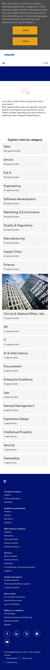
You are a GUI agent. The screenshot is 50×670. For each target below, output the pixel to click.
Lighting (7, 532)
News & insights (10, 556)
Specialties (8, 518)
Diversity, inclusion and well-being (18, 617)
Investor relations (11, 559)
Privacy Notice (12, 658)
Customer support (11, 580)
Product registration (12, 498)
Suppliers (8, 570)
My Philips (8, 502)
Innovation (8, 563)
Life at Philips (9, 613)
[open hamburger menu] (3, 63)
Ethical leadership (11, 620)
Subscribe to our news (13, 600)
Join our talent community (14, 596)
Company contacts (11, 587)
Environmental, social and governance (19, 567)
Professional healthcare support (17, 583)
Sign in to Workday (11, 604)
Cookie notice (11, 662)
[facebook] (7, 634)
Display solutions (11, 543)
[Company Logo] (9, 55)
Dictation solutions (11, 546)
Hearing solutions (11, 539)
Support (7, 494)
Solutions (8, 522)
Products (7, 511)
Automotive (9, 535)
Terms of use (27, 658)
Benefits (7, 624)
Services (7, 515)
